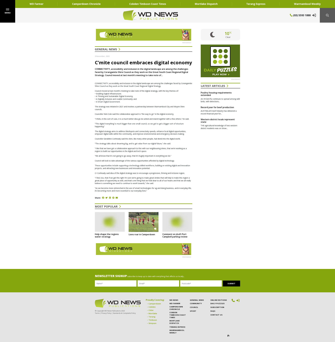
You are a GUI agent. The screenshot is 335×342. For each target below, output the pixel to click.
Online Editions (218, 300)
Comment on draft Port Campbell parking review (174, 235)
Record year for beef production (217, 107)
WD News (173, 300)
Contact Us (216, 315)
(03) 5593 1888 (301, 15)
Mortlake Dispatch (206, 4)
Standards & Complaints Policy (124, 313)
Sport (193, 311)
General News (106, 49)
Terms (97, 313)
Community (196, 303)
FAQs (212, 311)
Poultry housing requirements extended (216, 94)
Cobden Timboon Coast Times (147, 4)
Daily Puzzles (217, 303)
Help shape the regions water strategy (107, 235)
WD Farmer (36, 4)
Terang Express (255, 4)
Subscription (217, 307)
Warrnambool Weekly (307, 4)
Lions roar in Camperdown (142, 234)
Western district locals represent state (218, 120)
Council (194, 307)
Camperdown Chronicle (86, 4)
